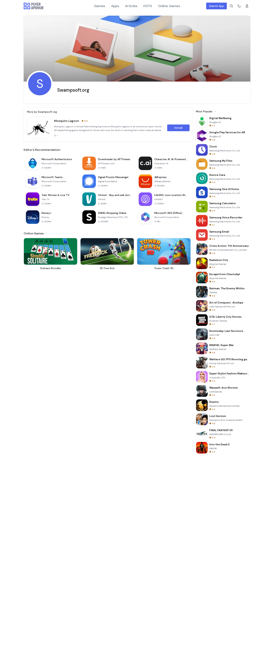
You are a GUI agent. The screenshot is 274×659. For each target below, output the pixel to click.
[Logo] (33, 6)
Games (99, 6)
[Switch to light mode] (239, 6)
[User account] (247, 6)
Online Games (169, 6)
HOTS (147, 6)
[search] (231, 6)
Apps (115, 6)
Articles (131, 6)
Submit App (216, 6)
